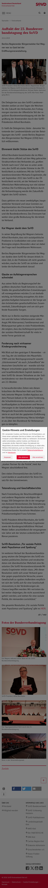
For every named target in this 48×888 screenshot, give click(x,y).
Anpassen (7, 457)
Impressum (11, 452)
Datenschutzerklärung (35, 450)
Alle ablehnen (23, 457)
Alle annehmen (38, 457)
